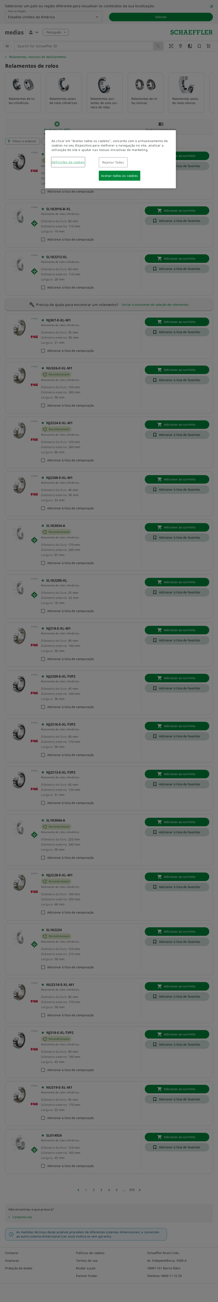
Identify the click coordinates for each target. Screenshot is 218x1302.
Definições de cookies (68, 162)
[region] (110, 159)
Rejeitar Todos (113, 162)
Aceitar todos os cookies (119, 176)
